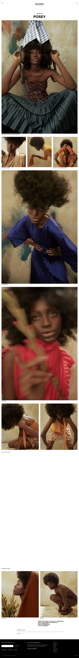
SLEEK (39, 4)
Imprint (55, 645)
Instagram (4, 649)
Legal (54, 647)
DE (77, 655)
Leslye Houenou (45, 623)
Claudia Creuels (46, 624)
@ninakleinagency (53, 622)
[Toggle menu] (2, 2)
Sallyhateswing (60, 621)
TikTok (15, 649)
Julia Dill (46, 625)
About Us (55, 643)
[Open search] (77, 3)
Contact (55, 649)
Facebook (10, 649)
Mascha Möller (45, 622)
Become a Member (32, 648)
